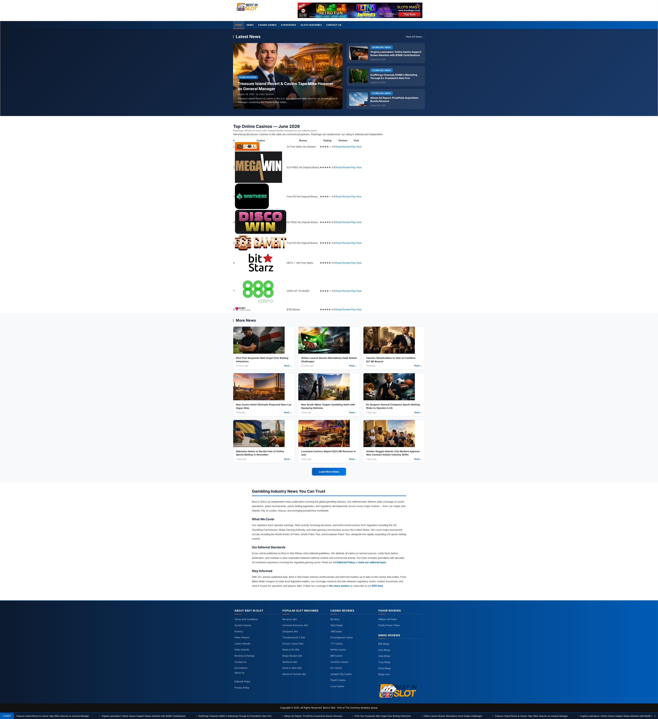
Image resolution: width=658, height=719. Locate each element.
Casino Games (267, 25)
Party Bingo (384, 668)
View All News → (415, 36)
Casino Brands (242, 643)
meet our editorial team (372, 562)
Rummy (238, 631)
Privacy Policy (241, 687)
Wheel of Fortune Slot (294, 674)
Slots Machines (311, 25)
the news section (339, 585)
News (250, 25)
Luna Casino (337, 686)
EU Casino (336, 668)
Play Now (356, 146)
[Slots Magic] (360, 10)
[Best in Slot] (247, 11)
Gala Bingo (384, 656)
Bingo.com (384, 674)
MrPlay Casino (338, 649)
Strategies (288, 25)
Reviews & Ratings (244, 655)
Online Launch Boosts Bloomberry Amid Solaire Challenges (451, 716)
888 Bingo (383, 643)
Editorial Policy (346, 562)
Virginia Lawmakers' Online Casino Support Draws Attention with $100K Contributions (142, 716)
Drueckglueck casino (341, 637)
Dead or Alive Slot (292, 668)
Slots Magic (336, 625)
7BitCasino (336, 631)
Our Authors (240, 668)
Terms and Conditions (246, 619)
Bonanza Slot (289, 619)
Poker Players (241, 637)
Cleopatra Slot (290, 631)
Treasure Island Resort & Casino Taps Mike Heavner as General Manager (51, 716)
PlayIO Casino (338, 680)
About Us (239, 672)
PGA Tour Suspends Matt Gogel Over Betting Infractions (381, 716)
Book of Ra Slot (290, 649)
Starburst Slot (289, 661)
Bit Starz (334, 619)
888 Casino (336, 655)
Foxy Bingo (384, 662)
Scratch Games (242, 625)
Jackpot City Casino (341, 674)
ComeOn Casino (339, 661)
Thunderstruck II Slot (293, 637)
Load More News (329, 471)
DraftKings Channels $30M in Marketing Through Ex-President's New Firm (234, 716)
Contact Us (333, 25)
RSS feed (377, 585)
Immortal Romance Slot (295, 625)
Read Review (342, 146)
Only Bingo (384, 650)
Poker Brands (241, 649)
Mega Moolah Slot (292, 655)
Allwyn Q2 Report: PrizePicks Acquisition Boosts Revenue (312, 716)
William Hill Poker (387, 619)
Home (238, 25)
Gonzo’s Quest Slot (292, 643)
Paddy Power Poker (389, 625)
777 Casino (336, 643)
